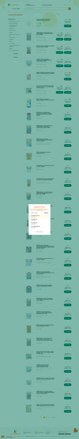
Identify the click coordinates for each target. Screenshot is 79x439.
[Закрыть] (49, 205)
